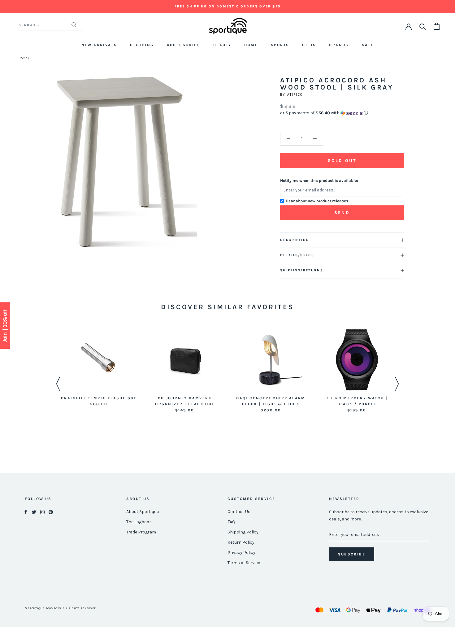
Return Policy (241, 542)
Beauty (222, 45)
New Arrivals (99, 45)
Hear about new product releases (317, 201)
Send (342, 212)
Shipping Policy (243, 532)
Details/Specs (297, 255)
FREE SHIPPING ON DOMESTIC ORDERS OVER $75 (227, 6)
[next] (205, 169)
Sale (368, 45)
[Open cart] (437, 26)
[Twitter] (34, 511)
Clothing (142, 45)
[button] (342, 113)
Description (294, 240)
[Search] (422, 26)
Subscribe (352, 554)
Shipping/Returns (301, 270)
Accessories (183, 45)
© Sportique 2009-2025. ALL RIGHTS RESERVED (60, 608)
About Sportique (142, 511)
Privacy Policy (241, 552)
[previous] (49, 169)
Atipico (295, 95)
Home (251, 45)
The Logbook (139, 521)
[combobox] (45, 25)
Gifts (309, 45)
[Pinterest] (51, 511)
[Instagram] (42, 511)
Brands (339, 45)
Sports (280, 45)
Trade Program (141, 532)
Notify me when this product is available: (319, 180)
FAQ (231, 521)
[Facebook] (26, 511)
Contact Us (239, 511)
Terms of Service (244, 562)
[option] (99, 368)
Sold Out (342, 160)
